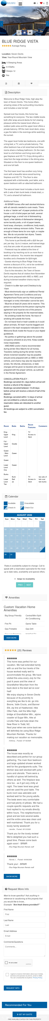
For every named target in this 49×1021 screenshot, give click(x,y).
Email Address (10, 931)
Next (29, 585)
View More (11, 637)
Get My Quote (25, 1014)
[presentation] (1, 23)
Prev (20, 585)
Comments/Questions (13, 941)
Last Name (8, 920)
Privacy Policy (37, 977)
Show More (11, 876)
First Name (9, 909)
